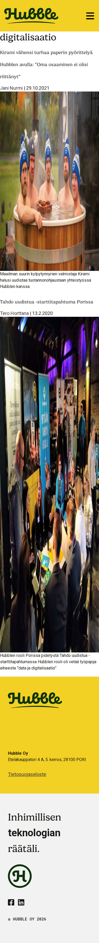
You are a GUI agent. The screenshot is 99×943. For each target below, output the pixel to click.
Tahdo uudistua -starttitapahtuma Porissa (46, 301)
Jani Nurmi (11, 88)
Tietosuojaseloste (27, 774)
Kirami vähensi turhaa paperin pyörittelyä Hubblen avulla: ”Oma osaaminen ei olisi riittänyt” (46, 64)
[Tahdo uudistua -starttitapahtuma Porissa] (49, 484)
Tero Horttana (14, 313)
